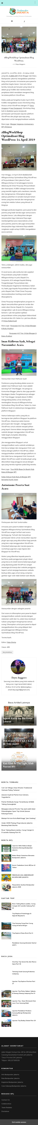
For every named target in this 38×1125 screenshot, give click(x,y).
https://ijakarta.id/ (10, 321)
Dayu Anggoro (20, 64)
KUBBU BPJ (13, 76)
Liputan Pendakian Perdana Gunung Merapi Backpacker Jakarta (21, 1013)
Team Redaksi (6, 1107)
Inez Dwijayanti (16, 108)
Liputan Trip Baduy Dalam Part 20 (24, 1020)
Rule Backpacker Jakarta (10, 1078)
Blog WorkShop (7, 652)
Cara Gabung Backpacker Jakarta (13, 1086)
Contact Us (5, 1100)
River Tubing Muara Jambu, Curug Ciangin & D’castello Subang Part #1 (23, 906)
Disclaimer (5, 1111)
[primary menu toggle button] (12, 21)
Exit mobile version (19, 1122)
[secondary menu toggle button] (2, 3)
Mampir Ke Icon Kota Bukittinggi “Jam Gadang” (18, 818)
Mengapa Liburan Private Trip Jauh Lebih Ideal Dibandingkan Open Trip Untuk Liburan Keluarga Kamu (18, 811)
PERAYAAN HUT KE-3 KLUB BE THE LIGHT (18, 742)
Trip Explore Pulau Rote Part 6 (22, 933)
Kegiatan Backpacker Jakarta (12, 1082)
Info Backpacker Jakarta (10, 1074)
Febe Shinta (11, 642)
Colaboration (6, 1104)
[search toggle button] (24, 21)
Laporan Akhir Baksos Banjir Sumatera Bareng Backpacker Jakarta (22, 848)
